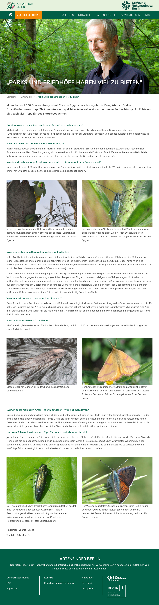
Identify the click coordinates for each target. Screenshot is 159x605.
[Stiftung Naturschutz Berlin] (136, 5)
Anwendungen (130, 15)
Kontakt (48, 577)
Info (147, 15)
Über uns (68, 15)
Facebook (87, 583)
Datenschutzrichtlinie (18, 577)
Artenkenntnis (106, 15)
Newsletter (87, 577)
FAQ (9, 583)
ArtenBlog (26, 96)
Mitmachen (85, 15)
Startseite (11, 96)
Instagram (87, 588)
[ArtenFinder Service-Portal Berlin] (11, 15)
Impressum (12, 588)
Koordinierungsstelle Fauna (59, 583)
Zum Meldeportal (28, 15)
